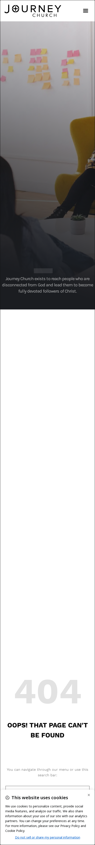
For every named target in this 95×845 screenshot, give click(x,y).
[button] (86, 10)
